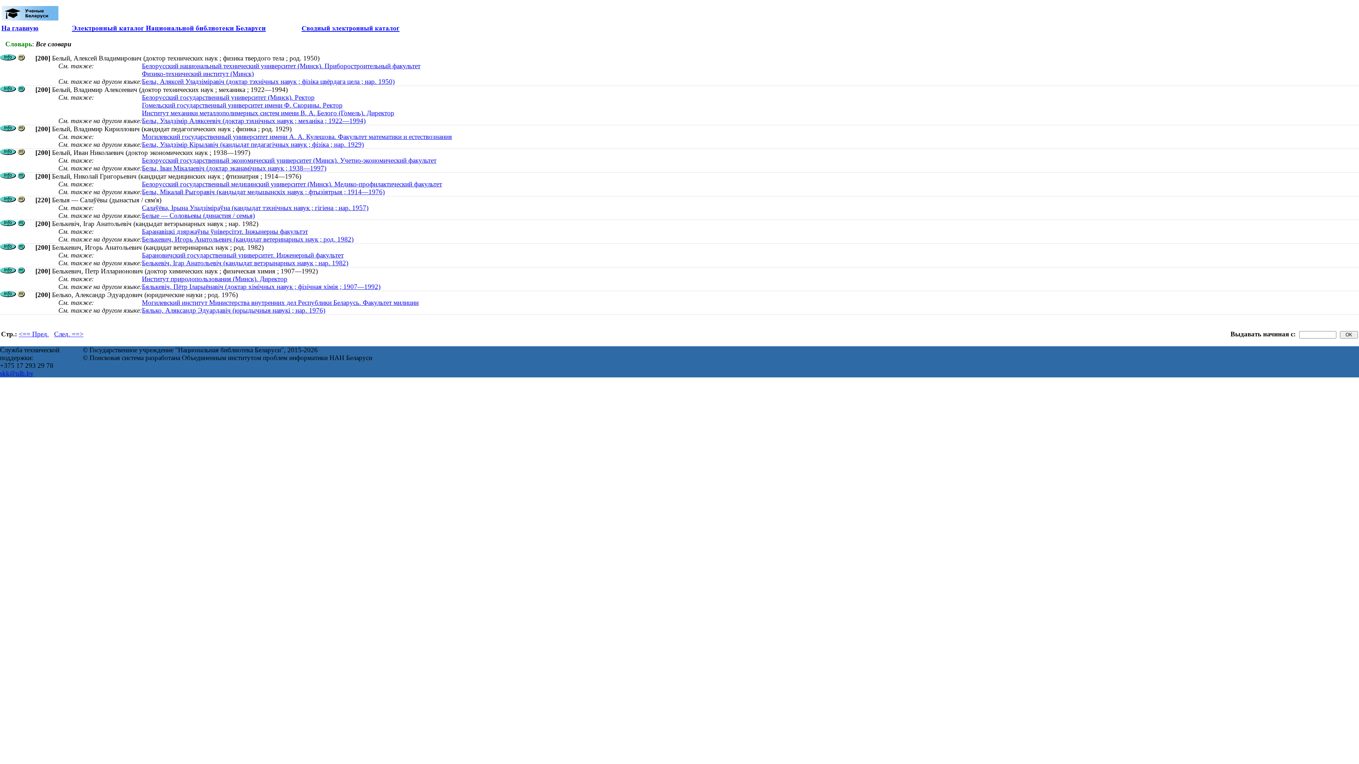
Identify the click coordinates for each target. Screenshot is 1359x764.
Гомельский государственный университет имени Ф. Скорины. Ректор (242, 105)
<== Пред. (34, 334)
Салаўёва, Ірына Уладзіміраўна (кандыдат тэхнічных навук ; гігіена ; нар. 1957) (255, 208)
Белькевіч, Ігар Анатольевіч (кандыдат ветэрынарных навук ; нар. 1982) (245, 263)
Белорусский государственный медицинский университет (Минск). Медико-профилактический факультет (292, 184)
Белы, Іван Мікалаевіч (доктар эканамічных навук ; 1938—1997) (234, 168)
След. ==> (69, 334)
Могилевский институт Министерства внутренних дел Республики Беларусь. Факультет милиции (280, 302)
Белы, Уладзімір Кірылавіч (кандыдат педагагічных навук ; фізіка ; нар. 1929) (253, 144)
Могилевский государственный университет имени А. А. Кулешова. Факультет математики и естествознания (297, 136)
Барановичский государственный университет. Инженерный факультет (243, 255)
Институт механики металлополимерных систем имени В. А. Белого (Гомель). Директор (268, 113)
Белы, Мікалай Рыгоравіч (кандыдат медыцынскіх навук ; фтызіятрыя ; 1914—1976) (263, 192)
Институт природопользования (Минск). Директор (214, 279)
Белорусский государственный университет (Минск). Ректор (228, 97)
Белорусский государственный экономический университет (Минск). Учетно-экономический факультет (289, 160)
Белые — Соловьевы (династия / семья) (198, 215)
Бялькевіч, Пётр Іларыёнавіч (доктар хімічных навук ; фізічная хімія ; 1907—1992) (261, 286)
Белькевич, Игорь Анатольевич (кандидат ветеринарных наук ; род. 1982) (248, 239)
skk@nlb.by (17, 373)
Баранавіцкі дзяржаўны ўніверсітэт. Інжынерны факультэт (225, 231)
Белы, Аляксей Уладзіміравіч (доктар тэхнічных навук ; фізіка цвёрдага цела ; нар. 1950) (268, 81)
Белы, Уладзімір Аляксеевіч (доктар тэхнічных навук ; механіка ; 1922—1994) (254, 121)
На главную (20, 28)
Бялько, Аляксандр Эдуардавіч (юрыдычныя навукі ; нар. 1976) (233, 310)
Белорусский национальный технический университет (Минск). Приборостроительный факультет (281, 66)
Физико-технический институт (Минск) (198, 73)
